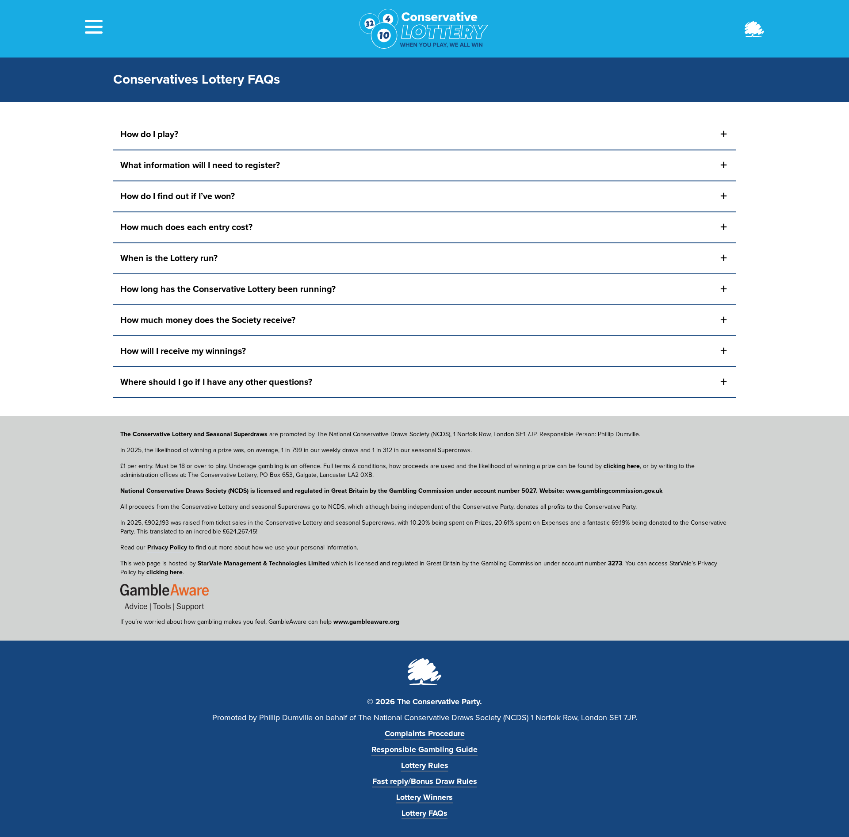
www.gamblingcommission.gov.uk (614, 491)
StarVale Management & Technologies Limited (263, 563)
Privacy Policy (167, 547)
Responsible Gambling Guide (424, 749)
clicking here (622, 466)
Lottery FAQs (424, 813)
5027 (528, 491)
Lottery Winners (424, 797)
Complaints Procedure (425, 733)
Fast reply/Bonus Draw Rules (424, 781)
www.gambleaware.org (366, 622)
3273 (615, 563)
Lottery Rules (424, 765)
